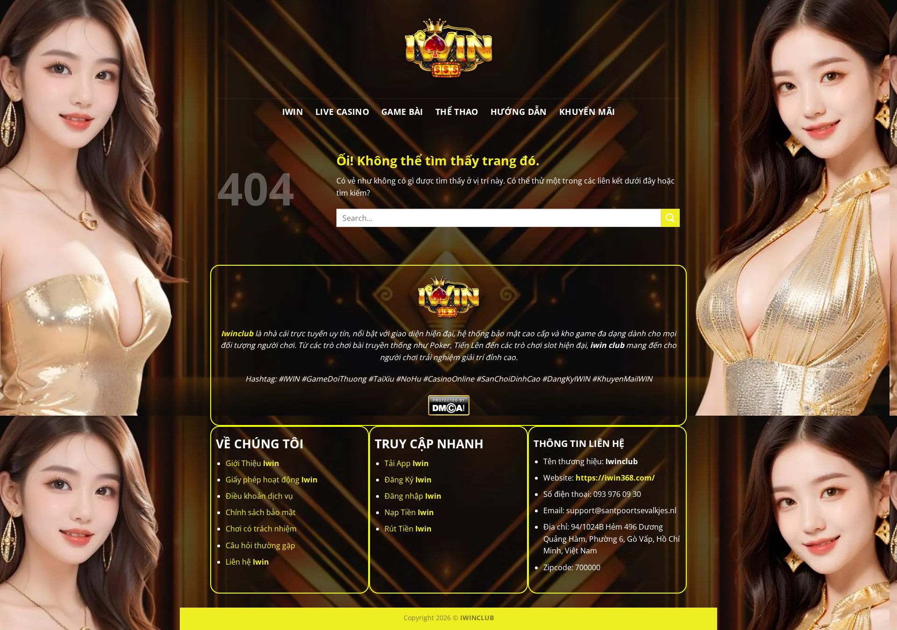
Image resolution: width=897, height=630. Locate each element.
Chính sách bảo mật (261, 512)
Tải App (406, 463)
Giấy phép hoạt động (272, 479)
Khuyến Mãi (587, 111)
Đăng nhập (412, 496)
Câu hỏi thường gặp (260, 545)
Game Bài (402, 111)
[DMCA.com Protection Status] (449, 404)
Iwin (292, 111)
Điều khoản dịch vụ (259, 496)
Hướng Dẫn (519, 111)
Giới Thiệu (252, 463)
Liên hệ (247, 562)
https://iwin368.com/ (615, 478)
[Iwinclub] (448, 49)
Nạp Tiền (409, 512)
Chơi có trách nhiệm (261, 529)
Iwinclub (237, 333)
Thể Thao (456, 111)
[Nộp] (670, 218)
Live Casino (342, 111)
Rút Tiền (408, 529)
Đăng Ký (408, 479)
